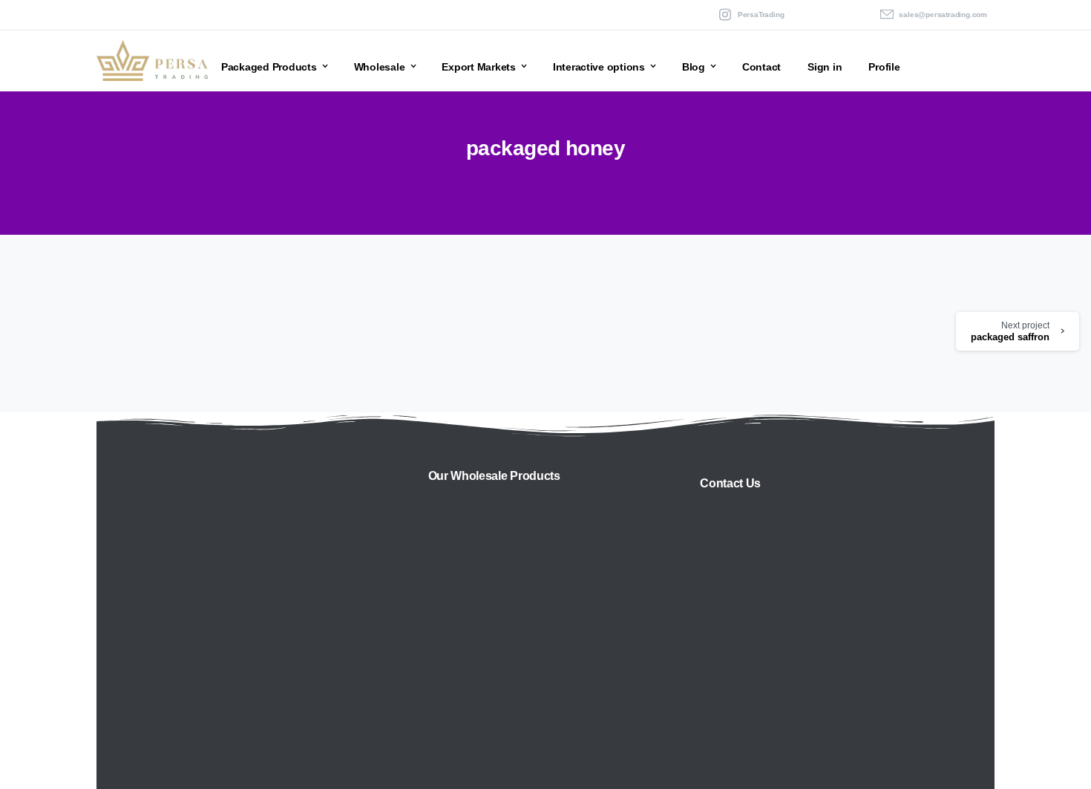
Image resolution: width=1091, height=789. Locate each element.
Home (486, 181)
